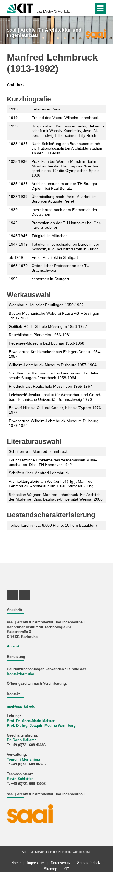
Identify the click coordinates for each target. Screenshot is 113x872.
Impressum (36, 863)
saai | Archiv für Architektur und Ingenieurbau (55, 11)
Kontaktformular (20, 674)
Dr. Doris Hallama (21, 740)
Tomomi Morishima (23, 760)
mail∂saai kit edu (21, 706)
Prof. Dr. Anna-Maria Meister (31, 721)
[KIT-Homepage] (20, 7)
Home (16, 863)
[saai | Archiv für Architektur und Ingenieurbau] (95, 33)
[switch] (80, 8)
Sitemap (50, 869)
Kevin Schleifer (20, 779)
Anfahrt (13, 646)
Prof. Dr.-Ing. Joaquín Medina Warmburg (41, 726)
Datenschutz (61, 863)
